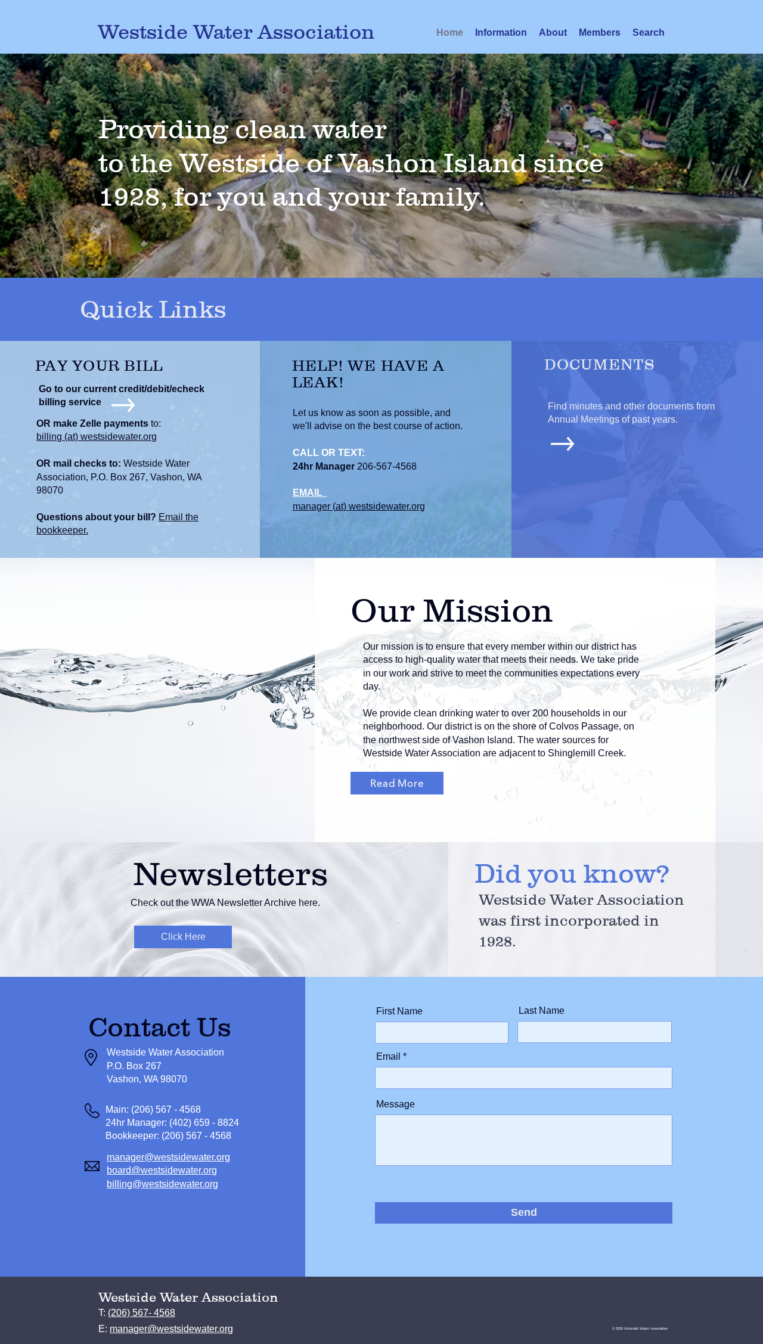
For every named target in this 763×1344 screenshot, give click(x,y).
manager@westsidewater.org (168, 1157)
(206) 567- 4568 (141, 1313)
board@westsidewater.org (162, 1170)
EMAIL (310, 493)
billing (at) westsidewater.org (96, 437)
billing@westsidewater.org (162, 1184)
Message (395, 1104)
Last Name (542, 1011)
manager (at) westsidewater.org (359, 506)
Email (388, 1056)
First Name (399, 1011)
